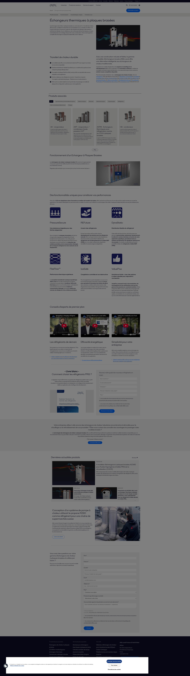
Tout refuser (114, 665)
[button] (5, 665)
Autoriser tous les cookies (114, 661)
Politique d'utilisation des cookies (17, 665)
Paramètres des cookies (114, 669)
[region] (77, 665)
